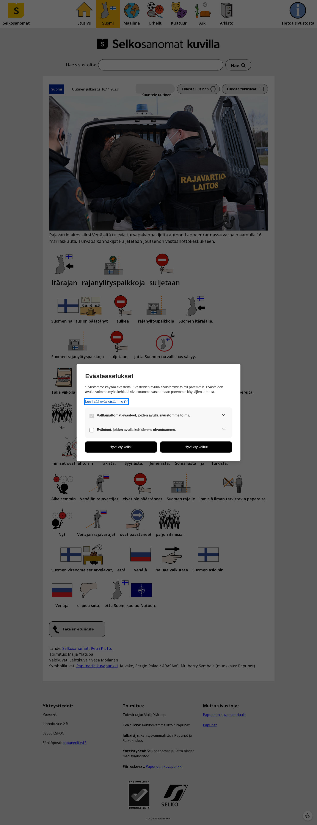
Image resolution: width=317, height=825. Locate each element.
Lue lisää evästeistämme (104, 401)
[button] (224, 415)
